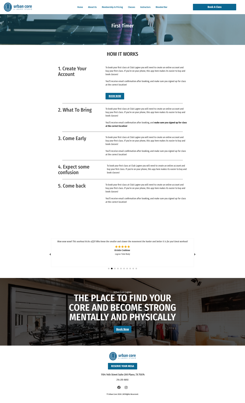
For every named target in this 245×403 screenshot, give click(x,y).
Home (80, 7)
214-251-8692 (122, 379)
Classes (131, 7)
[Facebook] (119, 387)
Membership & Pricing (112, 7)
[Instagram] (126, 387)
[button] (195, 254)
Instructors (145, 7)
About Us (92, 7)
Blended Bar (161, 7)
